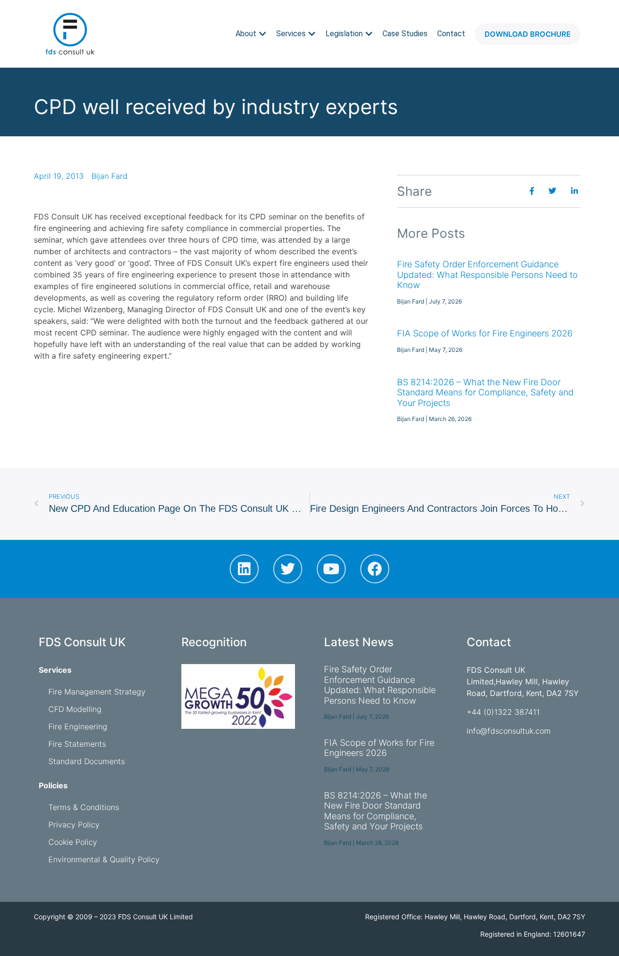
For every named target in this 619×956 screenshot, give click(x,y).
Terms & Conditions (83, 807)
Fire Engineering (77, 726)
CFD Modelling (75, 709)
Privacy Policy (74, 824)
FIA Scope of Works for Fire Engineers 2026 (485, 333)
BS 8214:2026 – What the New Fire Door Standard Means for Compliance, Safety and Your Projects (485, 392)
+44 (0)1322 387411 (503, 712)
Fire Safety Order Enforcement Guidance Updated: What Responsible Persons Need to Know (487, 274)
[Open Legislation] (369, 34)
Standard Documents (86, 761)
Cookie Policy (72, 842)
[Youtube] (331, 568)
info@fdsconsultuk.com (509, 731)
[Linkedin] (244, 568)
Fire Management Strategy (97, 691)
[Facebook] (374, 568)
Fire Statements (77, 744)
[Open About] (262, 34)
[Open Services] (312, 34)
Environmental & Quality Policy (104, 859)
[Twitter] (287, 568)
